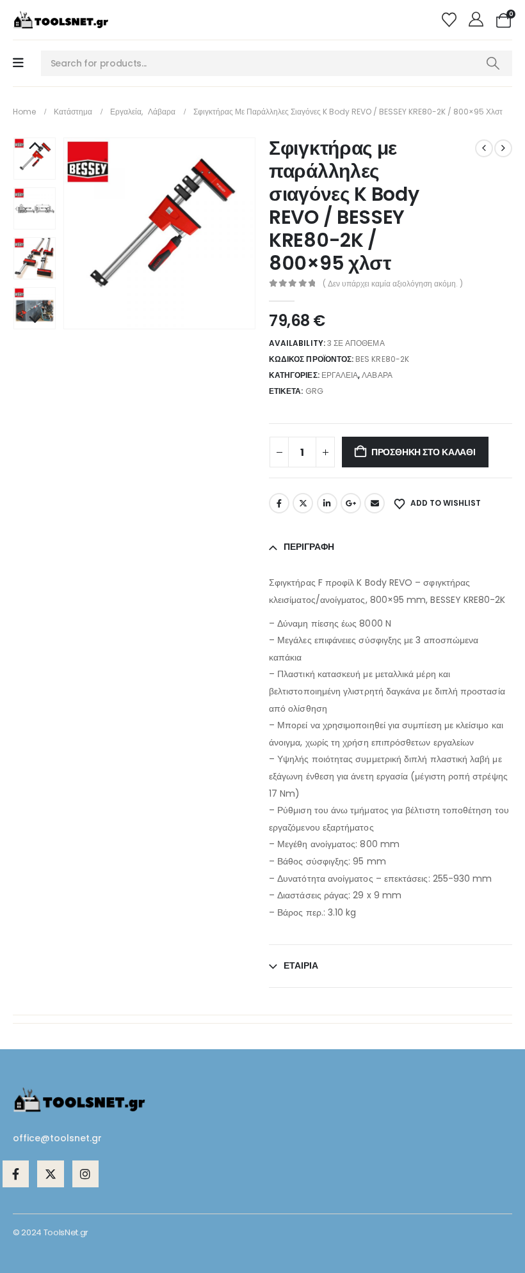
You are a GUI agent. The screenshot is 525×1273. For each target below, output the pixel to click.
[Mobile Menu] (18, 63)
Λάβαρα (377, 375)
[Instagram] (85, 1173)
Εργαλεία (339, 375)
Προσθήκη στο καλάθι (423, 452)
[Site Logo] (61, 19)
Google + (351, 503)
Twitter (303, 503)
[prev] (484, 148)
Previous (34, 146)
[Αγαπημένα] (450, 19)
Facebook (279, 503)
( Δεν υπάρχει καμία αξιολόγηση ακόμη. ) (393, 283)
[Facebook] (16, 1173)
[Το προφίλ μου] (478, 19)
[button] (78, 233)
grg (314, 391)
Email (374, 503)
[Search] (492, 63)
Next (34, 320)
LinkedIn (327, 503)
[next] (503, 148)
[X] (50, 1173)
